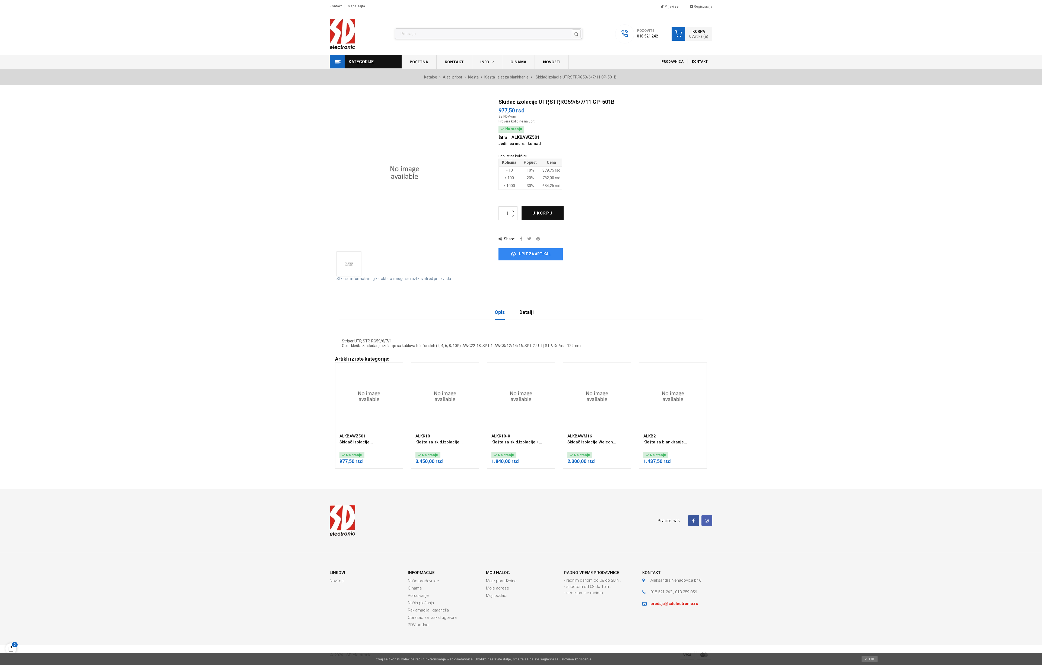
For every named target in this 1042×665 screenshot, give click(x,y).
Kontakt (336, 6)
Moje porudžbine (501, 580)
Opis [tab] (500, 312)
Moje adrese (497, 588)
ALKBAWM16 (579, 436)
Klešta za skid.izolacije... (439, 442)
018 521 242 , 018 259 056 (673, 592)
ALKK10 (422, 436)
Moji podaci (496, 595)
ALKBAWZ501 (352, 436)
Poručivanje (418, 595)
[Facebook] (693, 520)
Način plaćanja (421, 602)
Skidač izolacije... (356, 442)
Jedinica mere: (511, 143)
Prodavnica (673, 62)
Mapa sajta (356, 6)
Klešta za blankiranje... (665, 442)
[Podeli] (521, 239)
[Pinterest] (538, 239)
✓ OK (870, 659)
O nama (415, 588)
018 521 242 (647, 36)
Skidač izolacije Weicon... (591, 442)
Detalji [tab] (526, 312)
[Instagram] (706, 520)
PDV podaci (418, 624)
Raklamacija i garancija (428, 610)
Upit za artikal (531, 254)
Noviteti (337, 580)
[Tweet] (529, 239)
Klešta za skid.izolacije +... (516, 442)
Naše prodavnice (423, 580)
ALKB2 (649, 436)
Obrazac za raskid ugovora (432, 617)
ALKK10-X (500, 436)
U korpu (542, 213)
